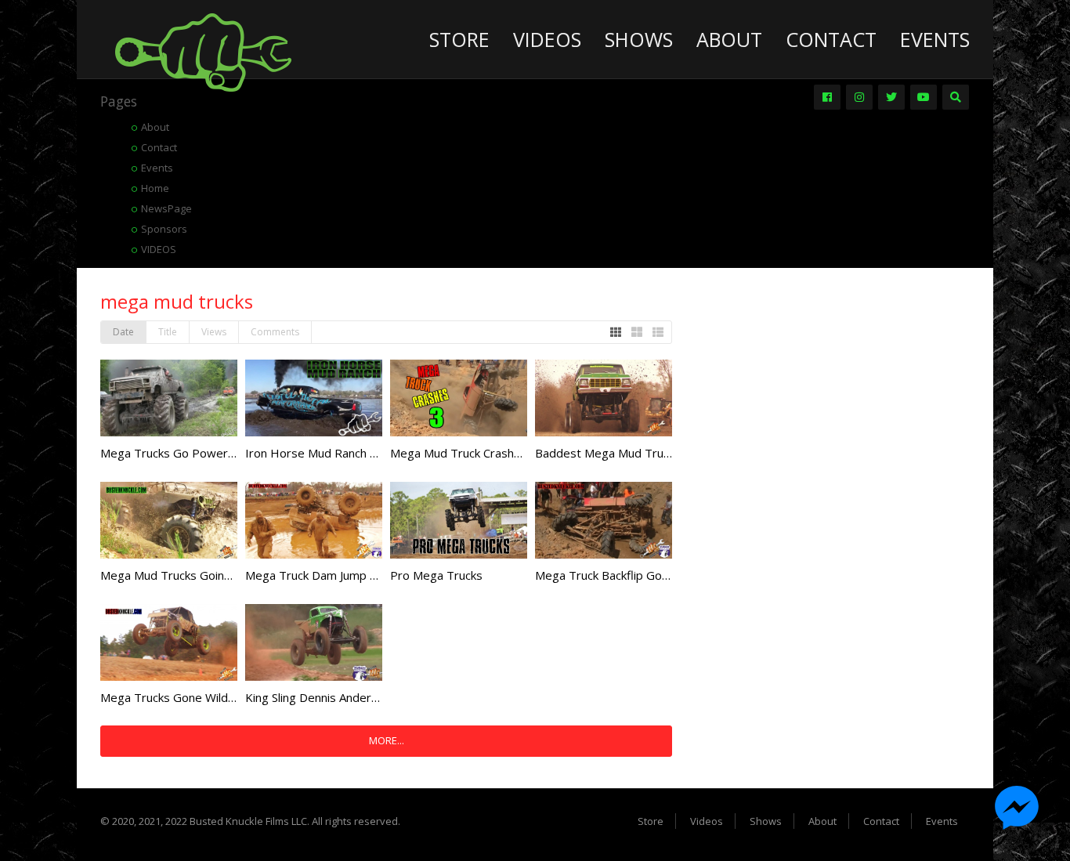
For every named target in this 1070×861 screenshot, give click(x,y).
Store (459, 39)
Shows (639, 39)
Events (935, 39)
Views (213, 331)
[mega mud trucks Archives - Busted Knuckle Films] (203, 51)
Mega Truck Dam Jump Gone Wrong (341, 575)
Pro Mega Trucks (436, 575)
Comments (275, 331)
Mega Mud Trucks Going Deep (182, 575)
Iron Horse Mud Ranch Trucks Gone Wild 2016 (370, 453)
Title (167, 331)
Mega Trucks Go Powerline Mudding (197, 453)
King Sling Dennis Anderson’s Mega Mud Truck (369, 697)
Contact (831, 39)
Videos (547, 39)
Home (155, 188)
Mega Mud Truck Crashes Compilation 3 (496, 453)
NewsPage (166, 208)
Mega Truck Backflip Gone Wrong (624, 575)
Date (123, 331)
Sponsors (164, 229)
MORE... (386, 740)
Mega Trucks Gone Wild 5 (169, 697)
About (729, 39)
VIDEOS (158, 249)
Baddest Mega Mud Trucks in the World (642, 453)
